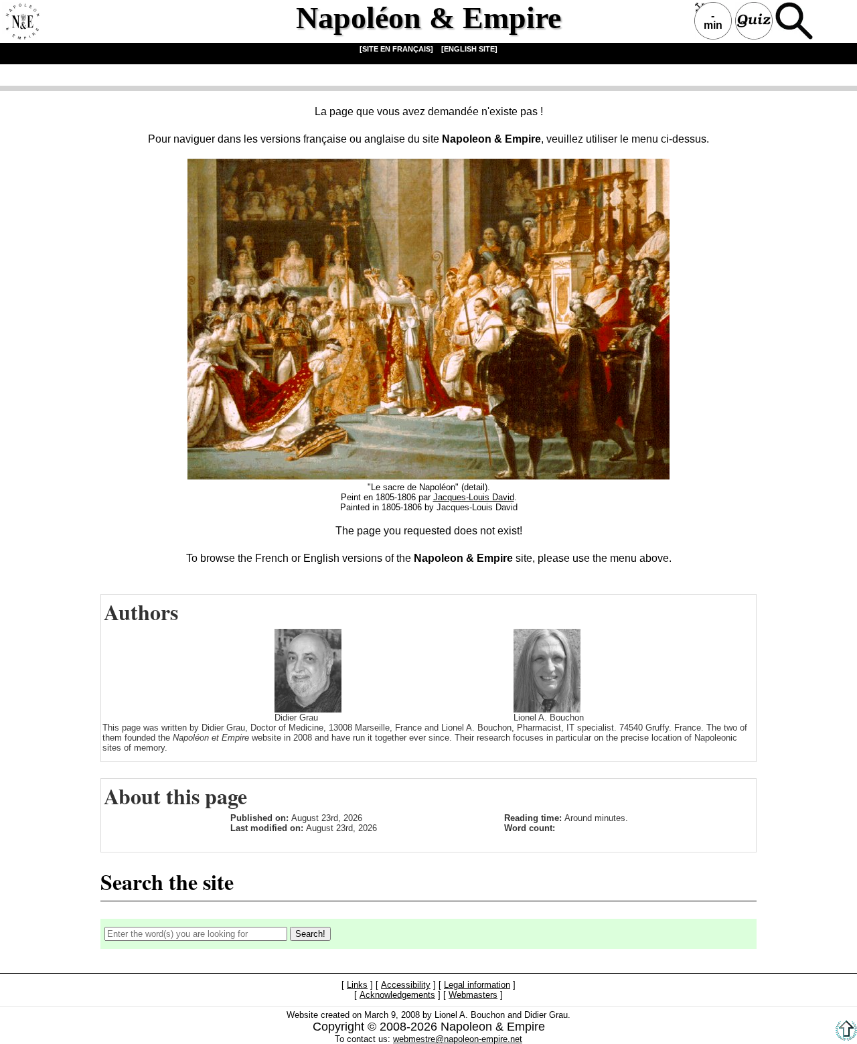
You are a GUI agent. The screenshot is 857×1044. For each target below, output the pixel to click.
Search (794, 21)
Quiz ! (754, 21)
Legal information (477, 985)
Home (21, 21)
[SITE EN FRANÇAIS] (396, 49)
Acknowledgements (397, 995)
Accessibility (406, 985)
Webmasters (473, 995)
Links (357, 985)
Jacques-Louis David (473, 497)
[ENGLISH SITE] (469, 49)
